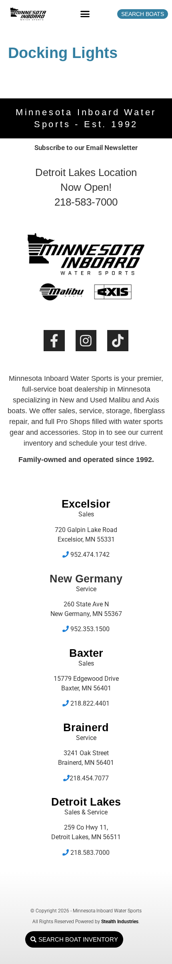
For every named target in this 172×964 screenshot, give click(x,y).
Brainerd (86, 728)
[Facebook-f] (54, 340)
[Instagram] (86, 340)
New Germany (86, 579)
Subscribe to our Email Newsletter (86, 148)
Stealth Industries (119, 921)
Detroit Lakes (86, 802)
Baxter (86, 653)
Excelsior (86, 504)
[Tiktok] (117, 340)
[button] (85, 14)
